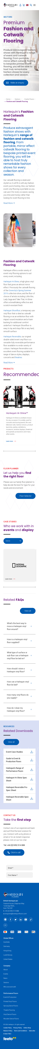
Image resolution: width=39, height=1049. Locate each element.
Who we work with (9, 987)
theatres (18, 357)
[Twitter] (15, 920)
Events (5, 974)
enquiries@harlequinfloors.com (16, 914)
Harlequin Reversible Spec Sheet (17, 798)
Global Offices (8, 938)
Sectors (17, 99)
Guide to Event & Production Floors (13, 760)
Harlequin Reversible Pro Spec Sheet (16, 788)
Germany (6, 946)
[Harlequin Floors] (11, 5)
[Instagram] (5, 920)
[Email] (5, 925)
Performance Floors (10, 993)
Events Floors (29, 99)
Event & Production (9, 997)
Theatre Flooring (9, 1010)
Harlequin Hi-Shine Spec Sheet (16, 779)
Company (6, 966)
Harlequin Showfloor (11, 310)
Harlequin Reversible (12, 336)
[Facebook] (10, 920)
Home (8, 99)
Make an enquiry (17, 82)
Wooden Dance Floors (11, 1019)
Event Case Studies (14, 752)
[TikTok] (31, 920)
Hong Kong (7, 951)
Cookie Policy (7, 1028)
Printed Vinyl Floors (10, 1001)
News (5, 978)
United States (7, 959)
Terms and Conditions (20, 1031)
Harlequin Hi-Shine (11, 281)
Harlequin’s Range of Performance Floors (15, 769)
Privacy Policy (17, 1028)
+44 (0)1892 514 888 (16, 845)
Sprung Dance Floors (10, 1006)
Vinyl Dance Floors (9, 1014)
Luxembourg (7, 955)
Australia (6, 942)
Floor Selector (26, 496)
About (5, 969)
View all (27, 611)
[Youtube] (26, 920)
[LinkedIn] (21, 920)
